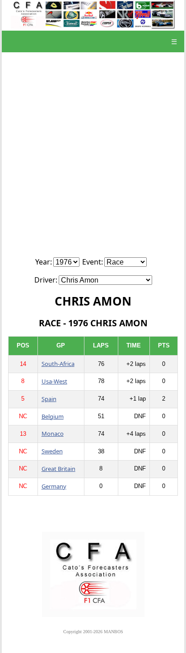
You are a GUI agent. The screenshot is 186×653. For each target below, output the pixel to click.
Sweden (52, 451)
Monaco (53, 433)
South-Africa (58, 364)
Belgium (53, 416)
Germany (54, 486)
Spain (49, 399)
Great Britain (58, 469)
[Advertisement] (93, 159)
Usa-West (54, 381)
